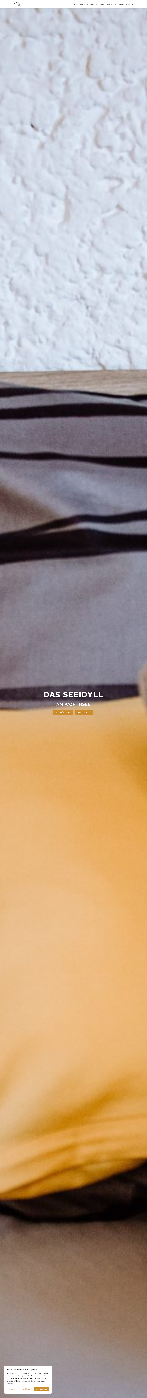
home (75, 4)
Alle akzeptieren (41, 1389)
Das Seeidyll (83, 712)
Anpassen (12, 1389)
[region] (28, 1380)
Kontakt (129, 4)
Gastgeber (119, 4)
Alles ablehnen (26, 1389)
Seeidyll (93, 4)
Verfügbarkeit (105, 4)
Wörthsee (84, 4)
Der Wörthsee (63, 712)
